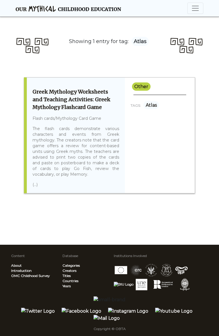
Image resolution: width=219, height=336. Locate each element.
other (141, 86)
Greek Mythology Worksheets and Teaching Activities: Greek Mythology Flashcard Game (71, 99)
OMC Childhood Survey (30, 276)
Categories (71, 265)
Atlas (151, 105)
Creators (69, 270)
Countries (70, 281)
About (16, 265)
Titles (66, 276)
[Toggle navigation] (195, 8)
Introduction (21, 270)
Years (66, 286)
